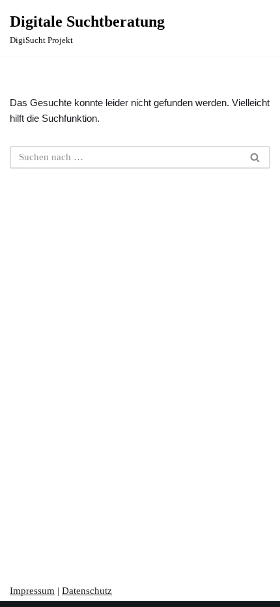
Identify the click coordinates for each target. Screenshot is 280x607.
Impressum (32, 591)
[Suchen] (255, 157)
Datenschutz (87, 591)
